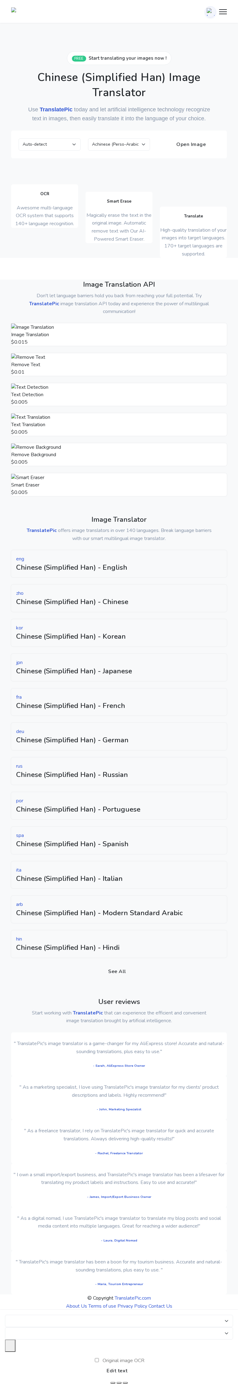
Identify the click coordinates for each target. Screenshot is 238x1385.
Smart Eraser (25, 485)
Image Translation (30, 334)
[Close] (10, 1346)
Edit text (117, 1370)
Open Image (190, 144)
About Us (76, 1306)
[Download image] (112, 1383)
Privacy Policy (132, 1306)
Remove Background (33, 454)
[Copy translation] (125, 1383)
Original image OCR (123, 1360)
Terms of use (102, 1306)
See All (117, 971)
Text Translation (28, 424)
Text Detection (27, 394)
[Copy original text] (119, 1383)
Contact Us (160, 1306)
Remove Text (25, 364)
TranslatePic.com (133, 1298)
